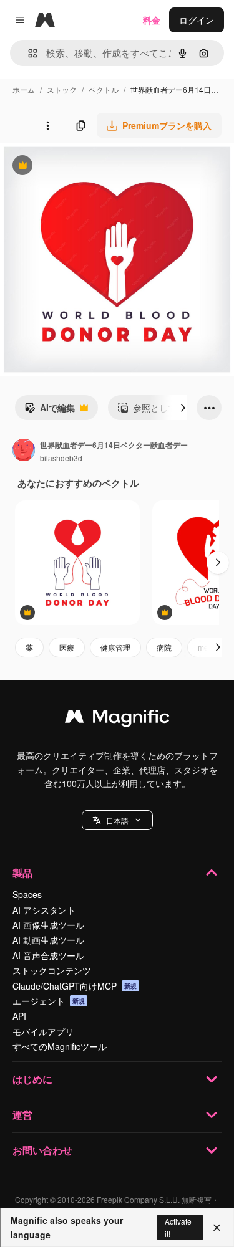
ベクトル (104, 89)
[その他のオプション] (47, 125)
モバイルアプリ (43, 1031)
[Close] (216, 1227)
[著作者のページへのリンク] (23, 451)
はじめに (32, 1079)
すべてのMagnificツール (59, 1046)
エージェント (48, 1001)
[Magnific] (117, 719)
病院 (164, 647)
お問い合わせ (42, 1150)
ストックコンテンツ (51, 970)
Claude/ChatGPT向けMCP (74, 986)
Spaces (27, 894)
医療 (66, 647)
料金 (151, 20)
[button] (117, 820)
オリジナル (85, 166)
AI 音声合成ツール (48, 955)
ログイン (196, 20)
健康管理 (115, 647)
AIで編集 (49, 410)
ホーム (23, 89)
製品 (22, 873)
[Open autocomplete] (28, 53)
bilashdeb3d (61, 457)
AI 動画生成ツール (48, 940)
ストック (62, 89)
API (19, 1016)
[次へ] (183, 407)
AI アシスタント (44, 910)
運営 (22, 1114)
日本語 (117, 820)
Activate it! (178, 1227)
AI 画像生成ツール (48, 925)
